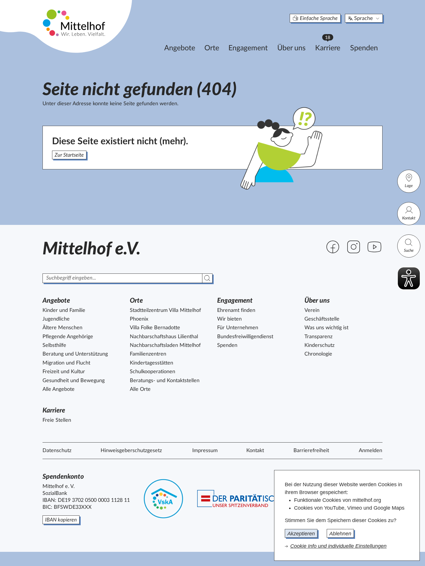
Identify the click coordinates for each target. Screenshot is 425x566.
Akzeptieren (301, 534)
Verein (311, 310)
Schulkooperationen (152, 371)
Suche (409, 251)
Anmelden (370, 450)
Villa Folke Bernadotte (155, 327)
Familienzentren (148, 354)
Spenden (364, 48)
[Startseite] (74, 22)
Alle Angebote (58, 389)
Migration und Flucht (66, 363)
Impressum (205, 450)
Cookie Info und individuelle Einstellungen (338, 546)
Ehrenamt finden (236, 310)
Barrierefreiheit (311, 450)
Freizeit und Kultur (63, 371)
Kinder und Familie (63, 310)
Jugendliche (56, 319)
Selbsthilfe (54, 345)
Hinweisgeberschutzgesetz (131, 450)
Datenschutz (56, 450)
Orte (211, 48)
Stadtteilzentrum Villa (165, 310)
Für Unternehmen (237, 327)
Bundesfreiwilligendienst (245, 336)
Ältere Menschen (62, 327)
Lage (409, 186)
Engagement (248, 48)
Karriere (330, 46)
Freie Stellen (56, 420)
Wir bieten (229, 319)
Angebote (179, 48)
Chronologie (318, 354)
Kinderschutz (319, 345)
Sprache (363, 18)
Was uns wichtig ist (326, 327)
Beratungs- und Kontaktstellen (164, 380)
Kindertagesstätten (151, 363)
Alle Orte (140, 389)
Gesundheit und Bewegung (73, 380)
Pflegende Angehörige (67, 336)
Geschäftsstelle (321, 319)
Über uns (291, 48)
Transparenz (318, 336)
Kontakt (408, 218)
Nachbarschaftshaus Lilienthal (164, 336)
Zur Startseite (69, 155)
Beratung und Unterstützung (75, 354)
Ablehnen (340, 534)
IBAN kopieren (61, 520)
